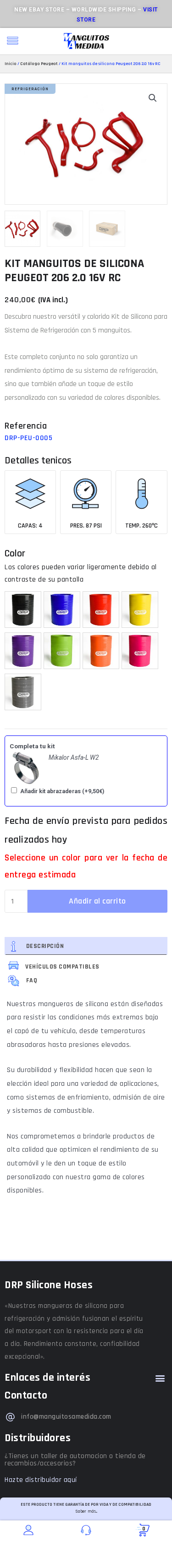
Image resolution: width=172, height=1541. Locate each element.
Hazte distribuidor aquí (41, 1480)
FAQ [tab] (32, 980)
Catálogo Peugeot (39, 63)
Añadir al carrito (97, 901)
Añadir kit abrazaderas (62, 791)
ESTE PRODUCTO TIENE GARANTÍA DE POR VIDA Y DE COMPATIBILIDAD (86, 1504)
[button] (152, 98)
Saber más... (86, 1511)
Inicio (11, 63)
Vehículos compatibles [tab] (62, 966)
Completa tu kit (32, 746)
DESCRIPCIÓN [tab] (45, 946)
